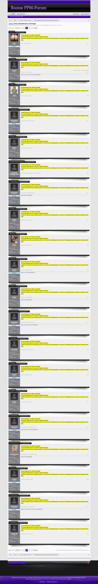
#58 (87, 479)
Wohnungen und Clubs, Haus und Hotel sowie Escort (30, 25)
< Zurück (17, 28)
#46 (87, 173)
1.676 (18, 278)
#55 (87, 402)
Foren (13, 14)
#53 (87, 349)
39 (19, 540)
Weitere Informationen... (52, 581)
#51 (87, 297)
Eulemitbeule (53, 25)
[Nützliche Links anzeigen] (88, 20)
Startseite (9, 14)
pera (14, 43)
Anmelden (76, 14)
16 (19, 355)
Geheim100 (14, 534)
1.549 (18, 101)
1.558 (18, 51)
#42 (87, 72)
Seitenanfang (84, 562)
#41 (87, 43)
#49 (87, 245)
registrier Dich (41, 38)
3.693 (18, 76)
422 (19, 129)
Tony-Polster (26, 74)
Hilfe (75, 562)
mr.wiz (14, 245)
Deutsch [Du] (22, 562)
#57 (87, 454)
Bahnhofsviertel (21, 14)
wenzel (33, 74)
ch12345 (25, 509)
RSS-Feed (88, 562)
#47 (87, 192)
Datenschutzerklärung (68, 562)
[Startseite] (9, 20)
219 (19, 251)
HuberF (14, 70)
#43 (87, 95)
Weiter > (36, 28)
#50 (87, 270)
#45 (87, 148)
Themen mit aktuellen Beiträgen (16, 16)
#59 (87, 506)
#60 (87, 534)
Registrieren (86, 14)
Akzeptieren (42, 581)
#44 (87, 120)
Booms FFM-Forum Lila (14, 562)
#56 (87, 427)
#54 (87, 374)
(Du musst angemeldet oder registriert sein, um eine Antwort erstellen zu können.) (73, 550)
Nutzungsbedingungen (58, 562)
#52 (87, 322)
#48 (87, 220)
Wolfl (14, 95)
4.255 (18, 460)
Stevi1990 (14, 349)
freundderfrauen (14, 454)
